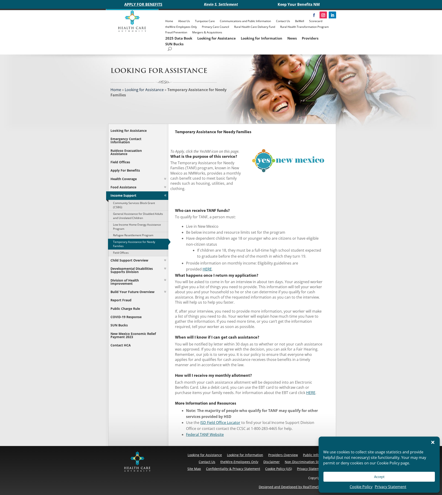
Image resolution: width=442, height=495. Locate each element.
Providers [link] (310, 38)
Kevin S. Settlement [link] (221, 4)
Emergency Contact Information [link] (125, 140)
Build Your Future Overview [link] (132, 292)
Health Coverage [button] (123, 179)
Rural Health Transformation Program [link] (304, 27)
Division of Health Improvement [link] (124, 282)
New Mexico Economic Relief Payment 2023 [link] (133, 335)
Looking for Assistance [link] (216, 38)
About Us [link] (184, 21)
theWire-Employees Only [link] (181, 27)
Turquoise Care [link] (205, 21)
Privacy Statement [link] (390, 486)
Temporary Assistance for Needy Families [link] (134, 244)
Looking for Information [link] (261, 38)
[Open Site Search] (170, 49)
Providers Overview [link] (283, 455)
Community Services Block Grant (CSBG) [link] (134, 205)
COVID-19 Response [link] (126, 317)
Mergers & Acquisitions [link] (207, 32)
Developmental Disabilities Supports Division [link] (131, 270)
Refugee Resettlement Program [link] (133, 235)
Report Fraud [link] (120, 300)
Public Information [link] (317, 455)
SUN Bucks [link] (174, 44)
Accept (379, 476)
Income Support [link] (123, 195)
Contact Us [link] (283, 21)
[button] (432, 442)
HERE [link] (207, 269)
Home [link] (169, 21)
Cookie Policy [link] (361, 486)
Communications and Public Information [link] (245, 21)
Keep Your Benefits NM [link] (299, 4)
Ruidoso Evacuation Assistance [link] (126, 152)
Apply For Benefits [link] (125, 170)
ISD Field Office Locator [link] (220, 422)
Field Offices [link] (120, 162)
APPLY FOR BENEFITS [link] (143, 4)
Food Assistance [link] (123, 187)
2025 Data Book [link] (178, 38)
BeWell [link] (299, 21)
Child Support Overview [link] (129, 260)
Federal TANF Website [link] (205, 434)
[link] (132, 30)
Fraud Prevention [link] (176, 32)
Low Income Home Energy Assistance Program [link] (137, 227)
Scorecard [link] (315, 21)
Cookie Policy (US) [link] (278, 468)
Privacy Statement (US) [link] (314, 468)
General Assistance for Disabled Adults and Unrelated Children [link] (138, 216)
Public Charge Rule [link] (125, 308)
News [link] (292, 38)
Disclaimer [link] (271, 462)
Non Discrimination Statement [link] (308, 462)
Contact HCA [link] (120, 345)
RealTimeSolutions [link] (317, 487)
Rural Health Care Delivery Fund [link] (254, 27)
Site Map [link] (194, 468)
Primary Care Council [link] (215, 27)
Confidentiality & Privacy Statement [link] (233, 468)
